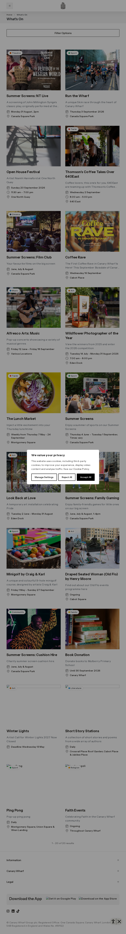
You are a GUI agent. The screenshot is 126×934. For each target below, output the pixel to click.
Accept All (85, 477)
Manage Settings (44, 477)
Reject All (67, 477)
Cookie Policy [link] (81, 468)
